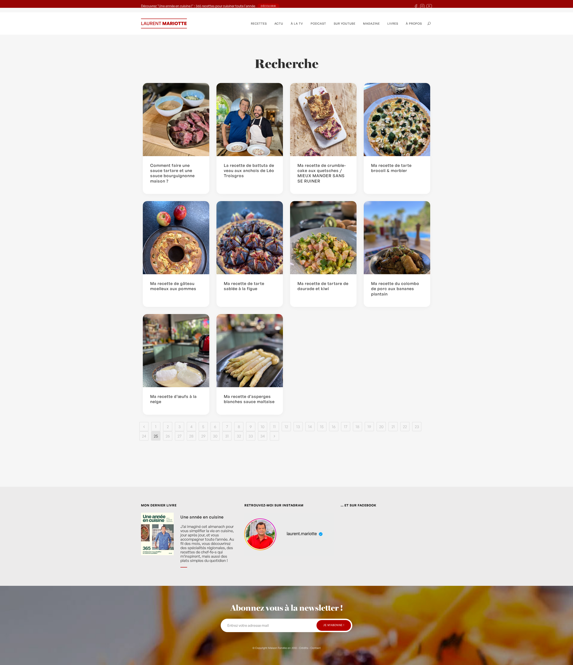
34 (262, 435)
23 (417, 426)
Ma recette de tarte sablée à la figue (244, 286)
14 (310, 426)
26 (168, 435)
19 (369, 426)
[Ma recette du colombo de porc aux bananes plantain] (397, 237)
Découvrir (268, 6)
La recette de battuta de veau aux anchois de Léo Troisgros (249, 170)
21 (393, 426)
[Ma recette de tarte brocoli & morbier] (397, 119)
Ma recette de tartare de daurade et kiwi (323, 286)
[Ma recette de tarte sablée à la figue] (249, 237)
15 (322, 426)
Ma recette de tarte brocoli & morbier (391, 168)
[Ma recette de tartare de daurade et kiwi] (323, 237)
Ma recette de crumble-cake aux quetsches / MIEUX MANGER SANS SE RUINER (321, 173)
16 (334, 426)
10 (262, 426)
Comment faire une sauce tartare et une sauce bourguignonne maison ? (172, 173)
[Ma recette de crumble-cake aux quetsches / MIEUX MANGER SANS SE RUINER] (323, 119)
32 (239, 435)
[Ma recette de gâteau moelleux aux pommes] (176, 237)
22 (405, 426)
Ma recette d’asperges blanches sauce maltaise (249, 399)
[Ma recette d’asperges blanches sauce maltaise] (249, 350)
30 (215, 435)
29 (203, 435)
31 (227, 435)
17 (345, 426)
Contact (315, 648)
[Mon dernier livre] (157, 543)
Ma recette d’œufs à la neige (173, 399)
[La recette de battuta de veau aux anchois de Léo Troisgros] (249, 119)
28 (191, 435)
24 (144, 435)
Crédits (303, 648)
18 (357, 426)
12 (286, 426)
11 (274, 426)
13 (298, 426)
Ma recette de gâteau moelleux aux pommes (173, 286)
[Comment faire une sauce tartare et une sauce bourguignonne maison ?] (176, 119)
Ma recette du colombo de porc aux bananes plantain (395, 288)
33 (250, 435)
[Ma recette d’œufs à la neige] (176, 350)
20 (381, 426)
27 (179, 435)
